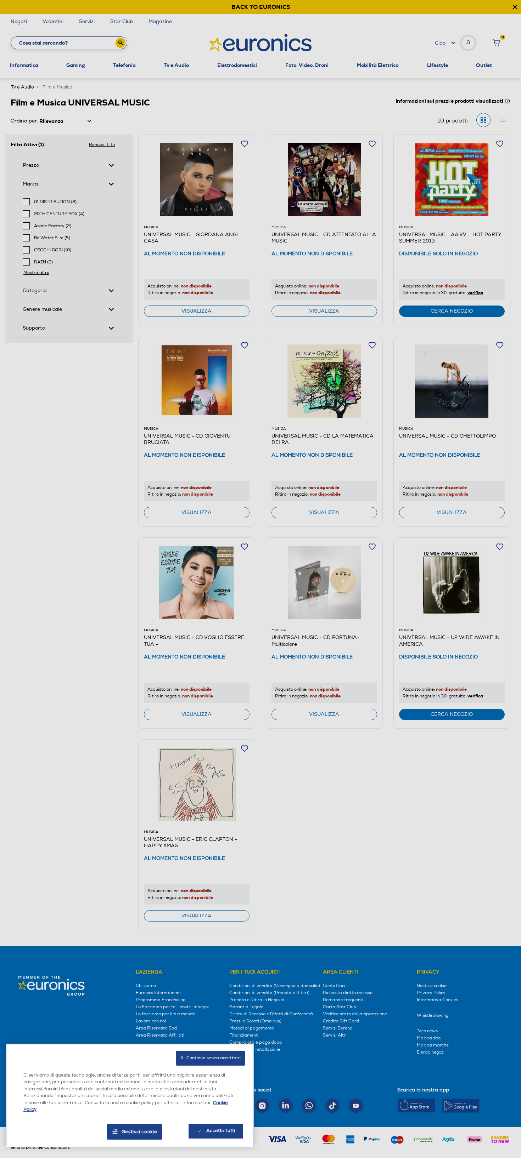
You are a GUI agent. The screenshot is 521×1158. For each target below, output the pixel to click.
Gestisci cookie (139, 1132)
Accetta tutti (220, 1131)
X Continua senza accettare (210, 1058)
